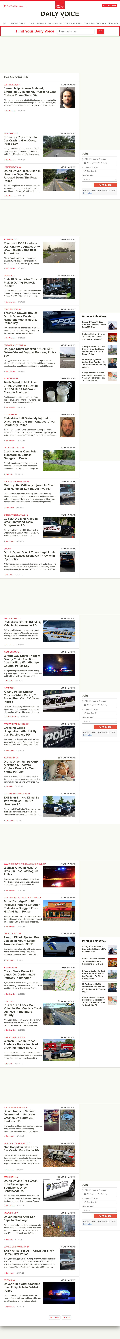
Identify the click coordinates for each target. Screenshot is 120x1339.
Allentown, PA (11, 378)
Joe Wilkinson (10, 111)
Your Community (37, 24)
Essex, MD (8, 1001)
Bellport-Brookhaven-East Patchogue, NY (25, 864)
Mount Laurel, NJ (12, 934)
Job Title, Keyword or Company (94, 159)
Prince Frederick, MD (14, 1037)
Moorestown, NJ (12, 618)
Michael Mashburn (12, 717)
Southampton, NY (12, 309)
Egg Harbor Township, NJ (16, 482)
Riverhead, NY (10, 239)
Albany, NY (9, 688)
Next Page (54, 1317)
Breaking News (19, 24)
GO (100, 31)
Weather (101, 24)
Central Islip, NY (12, 85)
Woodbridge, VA (11, 652)
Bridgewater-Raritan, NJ (16, 515)
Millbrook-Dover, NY (14, 448)
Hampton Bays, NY (12, 167)
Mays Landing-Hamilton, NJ (17, 794)
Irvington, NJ (10, 968)
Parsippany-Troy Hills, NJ (16, 724)
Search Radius (88, 175)
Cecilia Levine (10, 302)
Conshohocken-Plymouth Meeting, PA (22, 898)
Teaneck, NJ (9, 275)
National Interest (73, 24)
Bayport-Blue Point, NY (15, 345)
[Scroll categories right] (117, 23)
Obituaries (113, 24)
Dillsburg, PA (10, 414)
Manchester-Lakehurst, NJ (17, 1143)
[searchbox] (16, 6)
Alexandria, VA (11, 758)
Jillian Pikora (10, 407)
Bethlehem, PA (11, 1177)
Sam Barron (10, 508)
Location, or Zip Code (90, 167)
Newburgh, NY (11, 1213)
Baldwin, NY (9, 1280)
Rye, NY (7, 549)
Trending (90, 24)
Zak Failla (9, 681)
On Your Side (55, 24)
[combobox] (14, 6)
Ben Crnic (9, 474)
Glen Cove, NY (10, 133)
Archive (66, 1317)
